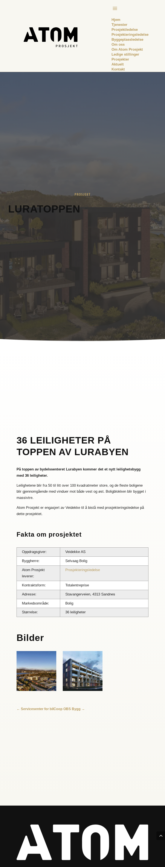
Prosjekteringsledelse (82, 570)
